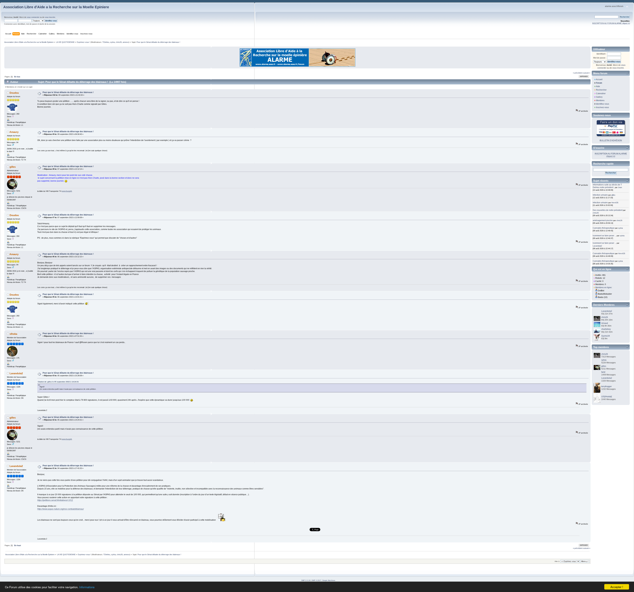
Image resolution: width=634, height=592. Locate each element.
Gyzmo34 (605, 336)
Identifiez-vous (602, 104)
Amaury (13, 132)
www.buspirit (67, 191)
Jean (620, 187)
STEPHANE (606, 397)
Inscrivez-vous (602, 107)
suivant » (586, 73)
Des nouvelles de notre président (607, 210)
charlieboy (606, 329)
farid (603, 372)
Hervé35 (614, 203)
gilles (13, 166)
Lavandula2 (16, 373)
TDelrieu (105, 42)
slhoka (13, 333)
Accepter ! (616, 587)
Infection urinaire (600, 195)
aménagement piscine (603, 220)
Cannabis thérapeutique (604, 228)
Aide (598, 86)
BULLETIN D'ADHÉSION (611, 140)
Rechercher (601, 90)
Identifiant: (601, 54)
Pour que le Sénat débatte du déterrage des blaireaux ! (68, 92)
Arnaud (604, 323)
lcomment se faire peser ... (604, 235)
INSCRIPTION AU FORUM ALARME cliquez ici (611, 23)
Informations (87, 587)
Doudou (14, 92)
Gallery (599, 97)
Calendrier (601, 93)
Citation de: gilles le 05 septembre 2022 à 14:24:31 (58, 382)
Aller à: (557, 561)
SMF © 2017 (316, 580)
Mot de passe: (599, 58)
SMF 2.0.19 (305, 580)
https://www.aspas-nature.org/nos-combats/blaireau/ (60, 509)
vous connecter (33, 17)
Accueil (599, 79)
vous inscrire (50, 17)
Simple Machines (328, 580)
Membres (600, 100)
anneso (126, 42)
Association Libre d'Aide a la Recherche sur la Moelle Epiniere (56, 7)
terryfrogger (606, 386)
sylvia (112, 42)
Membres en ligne (603, 287)
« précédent (577, 73)
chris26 (119, 42)
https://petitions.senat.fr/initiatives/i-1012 (55, 500)
